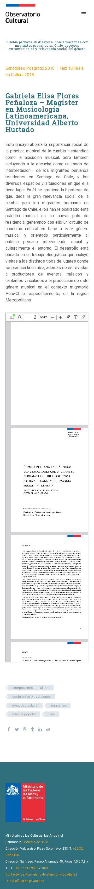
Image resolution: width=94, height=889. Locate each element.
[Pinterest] (24, 729)
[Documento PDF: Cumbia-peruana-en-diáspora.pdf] (47, 487)
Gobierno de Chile (35, 842)
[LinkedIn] (40, 729)
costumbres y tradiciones (31, 696)
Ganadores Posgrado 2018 (30, 68)
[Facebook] (9, 729)
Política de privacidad (28, 881)
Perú (52, 714)
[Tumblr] (32, 729)
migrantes (58, 705)
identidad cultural (25, 705)
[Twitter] (17, 729)
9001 (45, 868)
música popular (24, 714)
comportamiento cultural (30, 688)
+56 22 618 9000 (26, 868)
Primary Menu (84, 14)
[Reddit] (48, 729)
